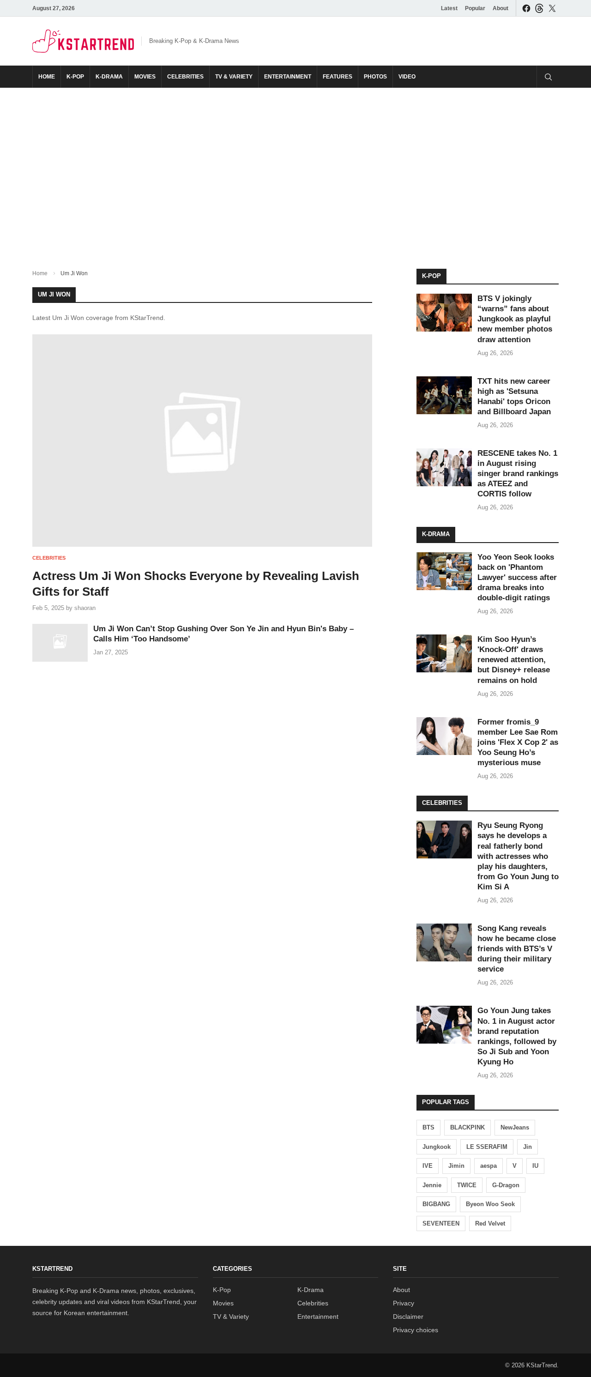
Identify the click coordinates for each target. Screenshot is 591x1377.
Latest (449, 8)
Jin (527, 1146)
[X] (552, 8)
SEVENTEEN (440, 1223)
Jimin (456, 1165)
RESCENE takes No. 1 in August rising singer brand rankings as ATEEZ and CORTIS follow (517, 473)
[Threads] (539, 8)
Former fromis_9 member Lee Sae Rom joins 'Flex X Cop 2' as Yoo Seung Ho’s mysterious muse (517, 742)
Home (46, 76)
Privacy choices (415, 1330)
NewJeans (515, 1127)
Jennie (431, 1185)
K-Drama (109, 76)
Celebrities (185, 76)
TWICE (466, 1185)
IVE (427, 1165)
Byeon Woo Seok (490, 1204)
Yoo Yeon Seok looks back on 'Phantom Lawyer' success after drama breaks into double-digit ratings (517, 577)
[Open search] (548, 77)
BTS (428, 1127)
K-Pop (75, 76)
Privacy (403, 1303)
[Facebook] (526, 8)
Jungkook (436, 1146)
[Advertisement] (295, 171)
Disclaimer (408, 1316)
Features (337, 76)
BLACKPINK (467, 1127)
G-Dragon (505, 1185)
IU (535, 1165)
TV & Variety (234, 76)
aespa (488, 1165)
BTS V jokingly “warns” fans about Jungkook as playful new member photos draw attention (514, 319)
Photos (375, 76)
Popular (475, 8)
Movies (145, 76)
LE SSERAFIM (486, 1146)
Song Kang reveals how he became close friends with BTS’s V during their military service (516, 948)
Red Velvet (490, 1223)
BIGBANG (436, 1204)
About (500, 8)
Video (407, 76)
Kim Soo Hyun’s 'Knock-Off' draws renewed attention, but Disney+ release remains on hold (513, 659)
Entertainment (287, 76)
